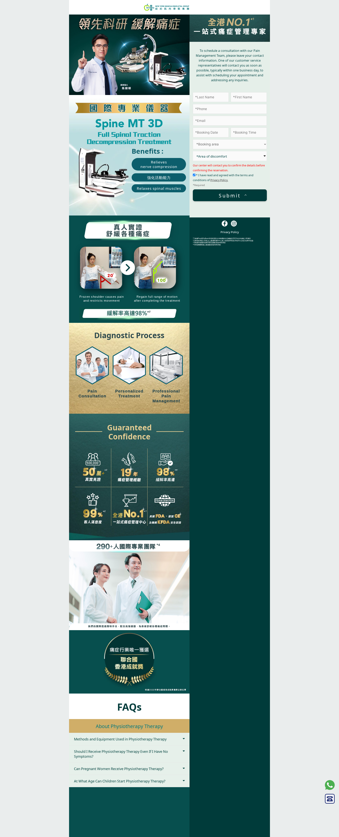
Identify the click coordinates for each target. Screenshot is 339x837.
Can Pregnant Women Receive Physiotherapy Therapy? (119, 768)
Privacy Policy (230, 232)
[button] (129, 739)
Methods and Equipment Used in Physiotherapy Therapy (120, 738)
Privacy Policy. (219, 180)
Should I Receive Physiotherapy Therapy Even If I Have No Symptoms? (121, 754)
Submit (230, 195)
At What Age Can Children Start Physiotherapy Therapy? (119, 780)
